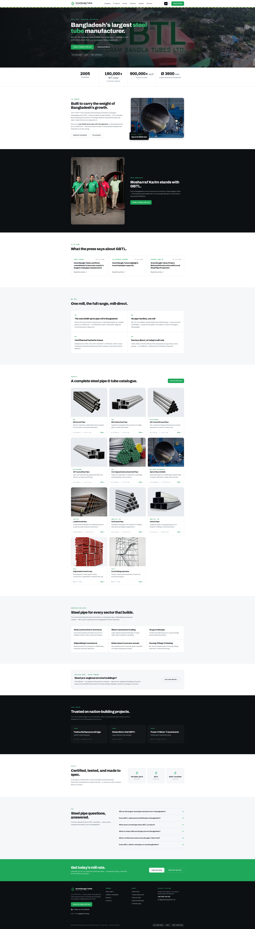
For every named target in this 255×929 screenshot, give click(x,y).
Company (107, 3)
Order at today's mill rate (82, 47)
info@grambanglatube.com (166, 899)
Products (116, 3)
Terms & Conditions (114, 925)
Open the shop (157, 870)
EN (166, 3)
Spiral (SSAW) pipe (138, 900)
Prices (125, 3)
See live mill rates (176, 381)
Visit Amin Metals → (171, 679)
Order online (177, 3)
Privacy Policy (104, 925)
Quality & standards (80, 135)
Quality (141, 3)
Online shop (135, 891)
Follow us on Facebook (81, 909)
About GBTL (110, 891)
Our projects (96, 135)
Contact (149, 3)
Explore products (104, 47)
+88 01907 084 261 (175, 870)
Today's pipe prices (138, 894)
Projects (133, 3)
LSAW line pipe (136, 903)
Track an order (136, 897)
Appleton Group (83, 913)
